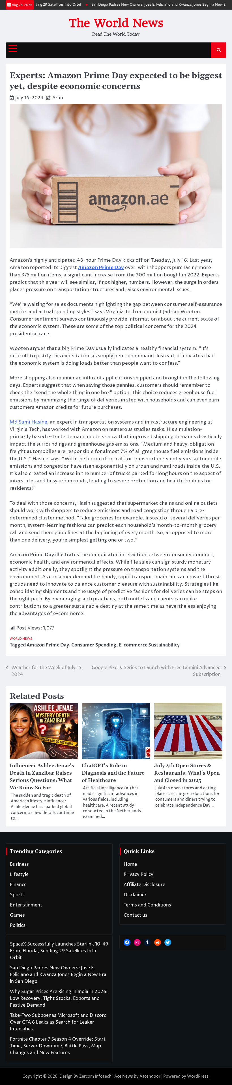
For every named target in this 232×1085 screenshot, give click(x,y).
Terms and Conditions (147, 905)
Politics (17, 925)
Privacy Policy (138, 874)
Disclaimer (135, 895)
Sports (17, 895)
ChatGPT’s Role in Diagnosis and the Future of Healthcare (113, 773)
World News (21, 639)
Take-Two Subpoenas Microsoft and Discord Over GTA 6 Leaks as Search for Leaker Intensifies (58, 1022)
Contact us (135, 915)
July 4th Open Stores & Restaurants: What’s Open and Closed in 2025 (187, 773)
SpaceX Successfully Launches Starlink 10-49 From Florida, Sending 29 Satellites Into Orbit (59, 951)
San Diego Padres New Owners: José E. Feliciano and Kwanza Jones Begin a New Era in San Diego (58, 975)
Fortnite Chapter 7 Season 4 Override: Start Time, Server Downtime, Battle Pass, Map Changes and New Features (58, 1046)
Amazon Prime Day (48, 645)
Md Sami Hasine (28, 422)
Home (130, 864)
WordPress (198, 1076)
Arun (57, 98)
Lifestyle (19, 874)
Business (19, 864)
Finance (18, 885)
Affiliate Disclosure (144, 885)
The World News (116, 23)
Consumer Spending (93, 645)
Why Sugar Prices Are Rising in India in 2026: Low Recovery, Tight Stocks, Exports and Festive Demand (59, 998)
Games (17, 915)
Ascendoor (149, 1076)
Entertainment (26, 905)
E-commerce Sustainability (149, 645)
